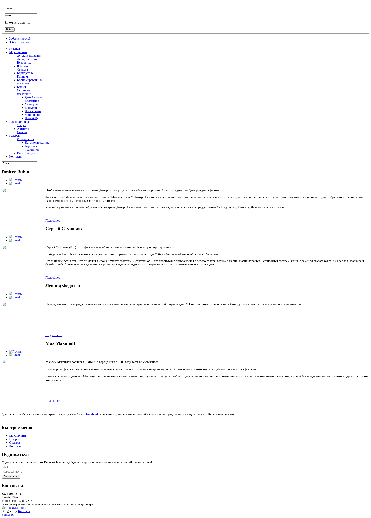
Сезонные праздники (24, 92)
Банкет (21, 87)
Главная (14, 48)
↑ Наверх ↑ (9, 514)
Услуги (21, 125)
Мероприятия (18, 52)
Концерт (22, 76)
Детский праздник (29, 55)
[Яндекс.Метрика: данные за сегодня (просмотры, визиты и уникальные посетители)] (14, 507)
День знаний (33, 114)
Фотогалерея (25, 139)
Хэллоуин (31, 104)
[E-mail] (14, 183)
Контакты (15, 156)
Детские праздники (37, 142)
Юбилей (22, 66)
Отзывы (14, 442)
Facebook (92, 414)
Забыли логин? (19, 42)
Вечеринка (24, 62)
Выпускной (32, 107)
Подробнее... (53, 220)
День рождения (27, 59)
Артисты (23, 128)
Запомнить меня (15, 22)
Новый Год (32, 118)
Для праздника (19, 121)
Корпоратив (25, 73)
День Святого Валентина (34, 99)
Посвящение (33, 111)
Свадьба (22, 69)
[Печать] (15, 179)
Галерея (14, 135)
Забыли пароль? (19, 38)
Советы (22, 132)
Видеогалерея (26, 153)
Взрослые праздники (32, 147)
